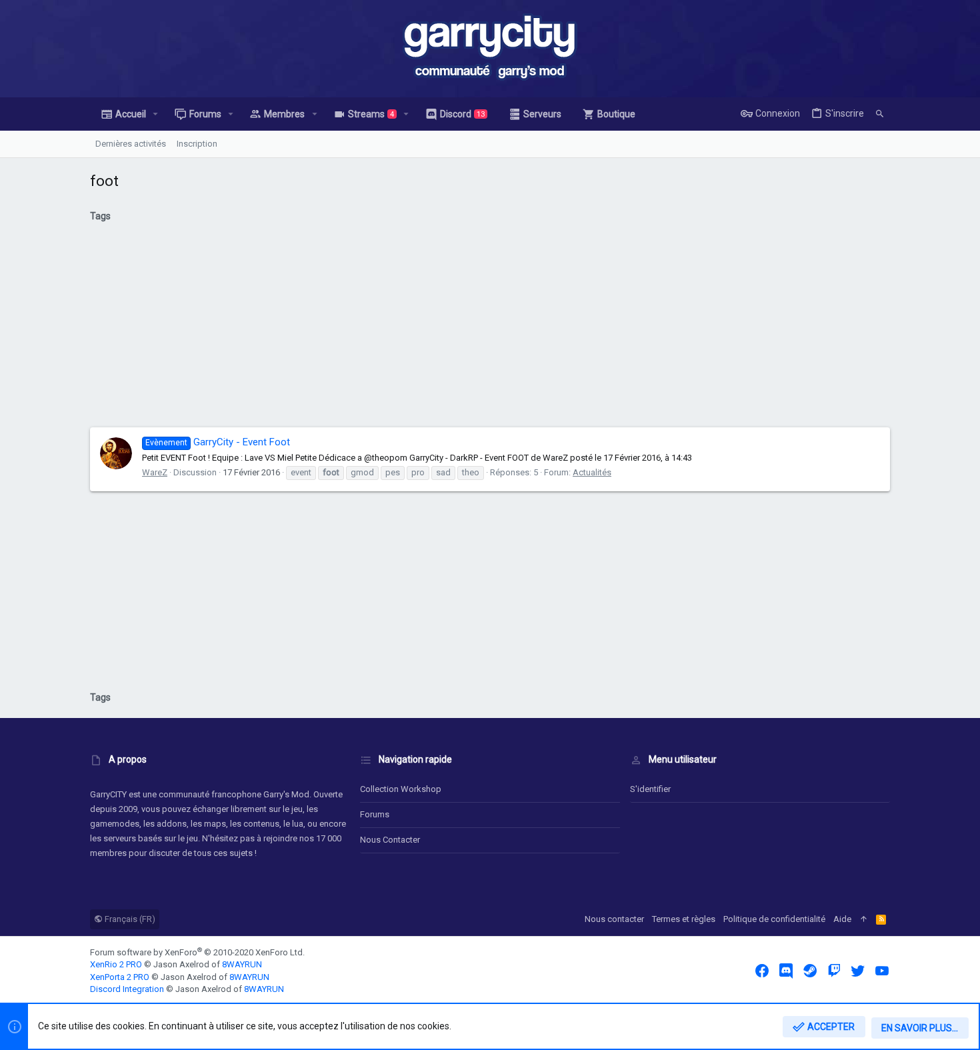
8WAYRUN (242, 964)
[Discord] (786, 971)
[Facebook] (762, 971)
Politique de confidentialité (774, 919)
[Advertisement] (490, 330)
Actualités (592, 472)
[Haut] (863, 919)
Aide (842, 919)
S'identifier (650, 789)
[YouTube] (882, 971)
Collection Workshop (400, 789)
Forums (374, 814)
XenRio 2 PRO (116, 964)
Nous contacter (390, 840)
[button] (155, 114)
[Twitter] (858, 971)
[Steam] (810, 971)
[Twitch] (834, 971)
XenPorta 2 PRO (119, 977)
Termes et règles (683, 919)
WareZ (154, 472)
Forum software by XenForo (197, 952)
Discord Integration (127, 989)
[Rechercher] (879, 114)
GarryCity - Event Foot (217, 442)
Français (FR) (129, 919)
